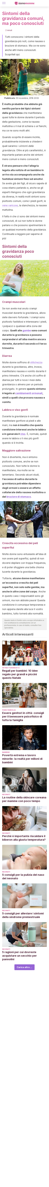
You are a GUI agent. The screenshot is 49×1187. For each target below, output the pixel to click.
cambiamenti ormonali (28, 393)
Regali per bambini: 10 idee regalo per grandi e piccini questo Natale (20, 674)
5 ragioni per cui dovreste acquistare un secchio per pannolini (19, 955)
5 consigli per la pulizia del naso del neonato (23, 876)
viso (22, 433)
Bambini (6, 752)
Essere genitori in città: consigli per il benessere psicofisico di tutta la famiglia (23, 716)
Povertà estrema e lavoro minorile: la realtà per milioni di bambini (22, 759)
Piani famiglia (9, 710)
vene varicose (10, 205)
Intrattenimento (11, 668)
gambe (26, 330)
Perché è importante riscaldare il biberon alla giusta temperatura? (24, 837)
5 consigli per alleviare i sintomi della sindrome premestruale (23, 915)
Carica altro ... (24, 967)
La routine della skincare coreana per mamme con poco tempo (24, 799)
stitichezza (36, 362)
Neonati (6, 794)
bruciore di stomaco (19, 496)
